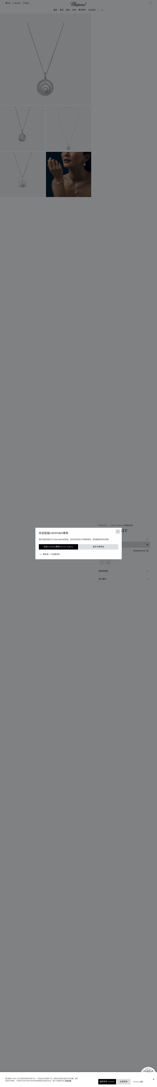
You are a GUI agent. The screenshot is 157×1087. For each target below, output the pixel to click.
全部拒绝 (123, 1082)
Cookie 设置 (138, 1081)
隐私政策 (68, 1081)
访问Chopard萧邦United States (58, 547)
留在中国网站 (98, 547)
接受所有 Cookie (107, 1082)
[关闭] (153, 1079)
